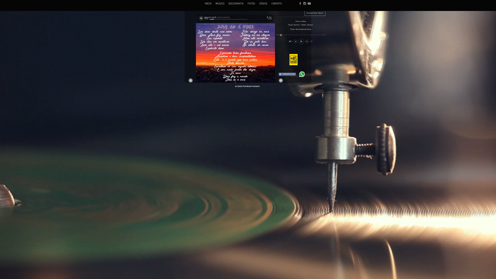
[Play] (201, 18)
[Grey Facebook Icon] (300, 3)
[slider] (270, 17)
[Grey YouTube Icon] (309, 3)
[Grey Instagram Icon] (305, 3)
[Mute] (267, 17)
